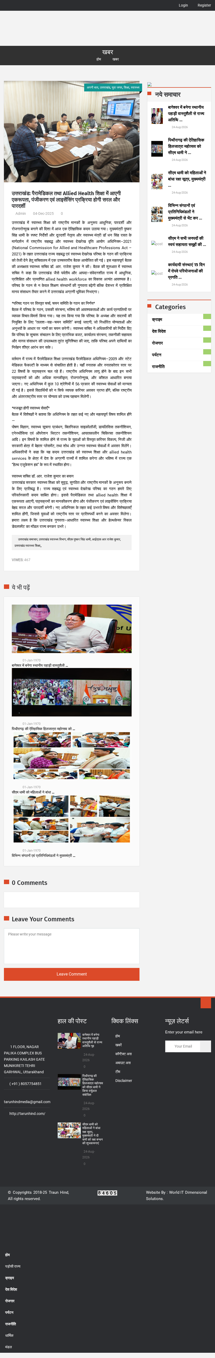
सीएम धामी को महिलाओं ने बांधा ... (33, 792)
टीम (117, 1072)
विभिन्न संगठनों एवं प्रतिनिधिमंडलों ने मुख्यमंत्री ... (43, 856)
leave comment (72, 974)
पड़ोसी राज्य (12, 1266)
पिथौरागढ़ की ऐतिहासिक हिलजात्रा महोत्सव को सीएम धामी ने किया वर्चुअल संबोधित (92, 1085)
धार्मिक (9, 1335)
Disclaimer (123, 1080)
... (186, 113)
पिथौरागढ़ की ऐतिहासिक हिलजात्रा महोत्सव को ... (43, 729)
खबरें (118, 1045)
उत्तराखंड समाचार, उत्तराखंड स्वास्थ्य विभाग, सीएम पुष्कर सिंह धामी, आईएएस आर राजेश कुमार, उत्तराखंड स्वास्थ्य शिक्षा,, (67, 542)
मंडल (8, 1347)
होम (98, 59)
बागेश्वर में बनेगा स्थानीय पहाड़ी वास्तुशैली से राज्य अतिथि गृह (92, 1040)
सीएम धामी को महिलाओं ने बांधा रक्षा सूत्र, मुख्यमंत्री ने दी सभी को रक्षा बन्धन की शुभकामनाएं (92, 1133)
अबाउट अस (123, 1063)
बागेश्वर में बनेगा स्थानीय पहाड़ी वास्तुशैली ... (40, 666)
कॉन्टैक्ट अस (123, 1054)
